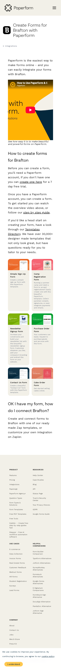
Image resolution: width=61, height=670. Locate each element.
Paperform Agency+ (17, 494)
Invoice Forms (15, 558)
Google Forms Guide (41, 514)
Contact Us (14, 630)
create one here (31, 182)
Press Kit (13, 644)
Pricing (12, 480)
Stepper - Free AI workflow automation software (18, 534)
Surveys (12, 586)
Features (13, 475)
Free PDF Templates (17, 514)
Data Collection (15, 554)
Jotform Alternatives (41, 563)
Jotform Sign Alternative (38, 612)
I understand (13, 664)
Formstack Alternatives (38, 575)
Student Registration (18, 581)
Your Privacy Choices (41, 505)
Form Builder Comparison (38, 553)
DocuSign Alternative (41, 602)
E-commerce (14, 549)
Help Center (38, 475)
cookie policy (48, 656)
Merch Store (14, 639)
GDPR (35, 510)
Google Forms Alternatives (38, 582)
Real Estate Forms (17, 563)
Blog (34, 484)
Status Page (38, 494)
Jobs (11, 635)
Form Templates (16, 510)
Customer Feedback (17, 568)
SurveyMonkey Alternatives (39, 569)
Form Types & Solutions (14, 504)
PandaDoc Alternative (42, 606)
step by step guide (36, 212)
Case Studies (38, 480)
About (11, 626)
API (34, 489)
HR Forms (13, 577)
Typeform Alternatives (42, 558)
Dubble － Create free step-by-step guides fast (18, 525)
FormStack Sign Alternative (39, 596)
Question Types (15, 498)
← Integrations (10, 46)
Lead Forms (14, 590)
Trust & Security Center (39, 499)
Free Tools (13, 519)
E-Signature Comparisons (38, 589)
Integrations (14, 484)
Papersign (13, 489)
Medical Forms (15, 572)
